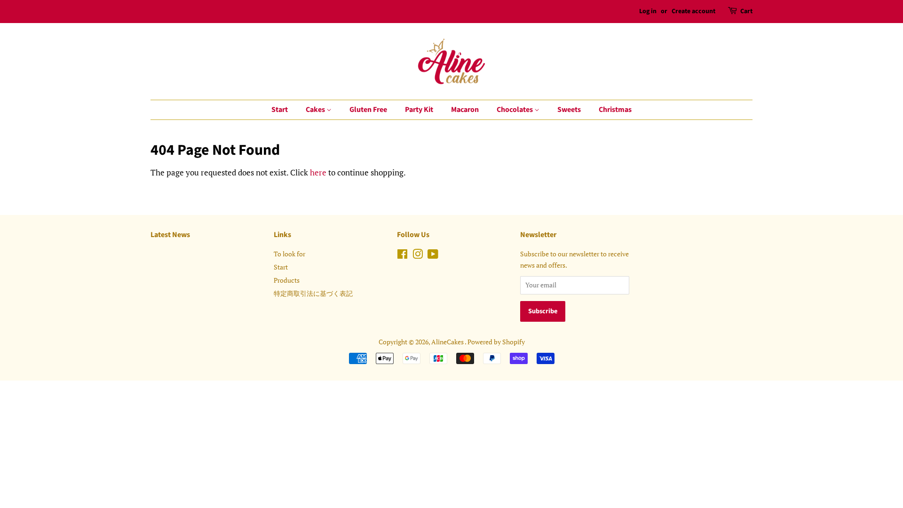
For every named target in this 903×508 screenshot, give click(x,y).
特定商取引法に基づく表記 (313, 293)
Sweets (569, 109)
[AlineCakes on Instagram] (417, 255)
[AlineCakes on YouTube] (433, 255)
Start (279, 109)
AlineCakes (448, 341)
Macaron (465, 109)
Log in (648, 11)
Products (287, 280)
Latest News (170, 235)
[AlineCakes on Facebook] (402, 255)
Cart (746, 11)
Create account (693, 11)
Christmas (615, 109)
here (318, 172)
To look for (289, 253)
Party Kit (419, 109)
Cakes (316, 109)
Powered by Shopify (496, 341)
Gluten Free (368, 109)
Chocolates (515, 109)
